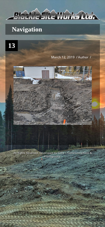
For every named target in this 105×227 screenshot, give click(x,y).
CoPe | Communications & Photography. (68, 154)
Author (83, 57)
